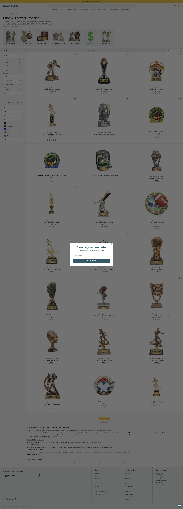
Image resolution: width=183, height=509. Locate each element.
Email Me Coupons (91, 260)
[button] (179, 505)
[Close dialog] (111, 244)
